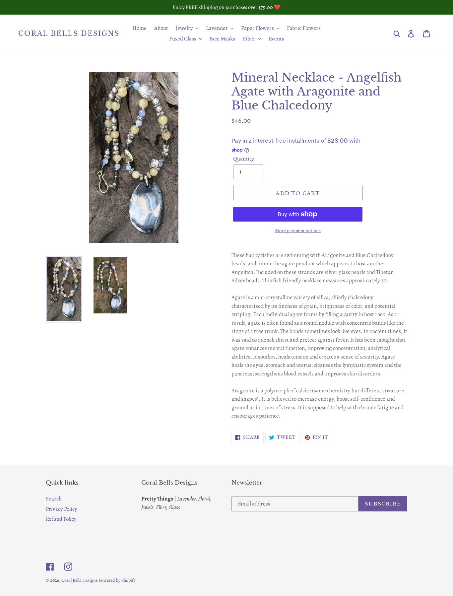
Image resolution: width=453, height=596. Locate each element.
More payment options (298, 230)
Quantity (243, 159)
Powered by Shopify (117, 580)
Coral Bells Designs (68, 33)
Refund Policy (61, 519)
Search (54, 498)
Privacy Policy (61, 509)
